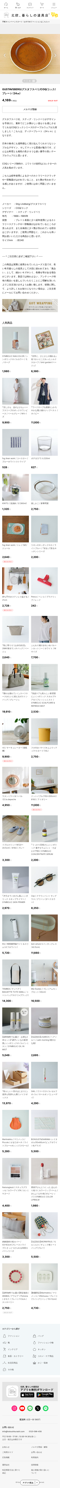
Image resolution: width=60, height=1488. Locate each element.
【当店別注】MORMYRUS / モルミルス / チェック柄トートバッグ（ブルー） (43, 1244)
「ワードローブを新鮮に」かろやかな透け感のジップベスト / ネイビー (44, 410)
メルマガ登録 (30, 109)
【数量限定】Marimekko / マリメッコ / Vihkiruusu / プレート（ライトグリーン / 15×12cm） (44, 1296)
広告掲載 (5, 1457)
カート (42, 7)
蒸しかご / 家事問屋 (40, 503)
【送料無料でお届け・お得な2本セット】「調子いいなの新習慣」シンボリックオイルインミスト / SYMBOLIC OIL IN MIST (15, 1043)
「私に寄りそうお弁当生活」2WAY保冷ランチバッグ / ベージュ (15, 648)
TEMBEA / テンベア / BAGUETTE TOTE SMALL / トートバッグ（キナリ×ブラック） (15, 992)
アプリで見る (28, 1483)
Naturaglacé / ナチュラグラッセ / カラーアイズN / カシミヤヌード (15, 1190)
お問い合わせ (36, 1452)
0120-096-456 (35, 1431)
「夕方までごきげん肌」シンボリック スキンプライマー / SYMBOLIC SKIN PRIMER (15, 899)
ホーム (6, 7)
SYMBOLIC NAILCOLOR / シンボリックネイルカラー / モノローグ (15, 359)
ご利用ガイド (7, 1452)
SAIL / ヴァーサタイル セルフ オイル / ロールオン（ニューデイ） (44, 1094)
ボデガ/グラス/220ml (40, 458)
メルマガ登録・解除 (39, 1447)
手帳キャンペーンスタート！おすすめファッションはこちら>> (26, 22)
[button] (5, 55)
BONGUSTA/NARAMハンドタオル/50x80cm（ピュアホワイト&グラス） (44, 1142)
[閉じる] (37, 1482)
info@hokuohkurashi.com (13, 1431)
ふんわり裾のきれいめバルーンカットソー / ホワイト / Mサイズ (44, 648)
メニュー (54, 7)
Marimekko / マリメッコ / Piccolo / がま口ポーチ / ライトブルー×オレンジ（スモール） (15, 1142)
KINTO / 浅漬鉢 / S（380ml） (14, 503)
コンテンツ (30, 7)
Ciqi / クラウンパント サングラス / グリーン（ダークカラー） (44, 899)
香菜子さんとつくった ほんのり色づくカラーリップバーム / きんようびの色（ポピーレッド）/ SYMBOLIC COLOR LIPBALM (44, 1193)
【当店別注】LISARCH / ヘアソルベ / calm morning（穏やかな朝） (44, 1040)
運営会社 (5, 1465)
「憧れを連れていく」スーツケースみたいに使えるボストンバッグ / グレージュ (15, 696)
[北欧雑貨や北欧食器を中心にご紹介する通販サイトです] (30, 14)
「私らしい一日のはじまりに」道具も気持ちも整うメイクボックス (15, 1094)
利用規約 (34, 1457)
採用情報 (34, 1465)
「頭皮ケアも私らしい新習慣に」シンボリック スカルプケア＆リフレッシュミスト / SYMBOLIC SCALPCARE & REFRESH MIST (43, 699)
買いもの (18, 7)
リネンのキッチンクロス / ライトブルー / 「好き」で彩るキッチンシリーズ (44, 548)
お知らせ (5, 1447)
